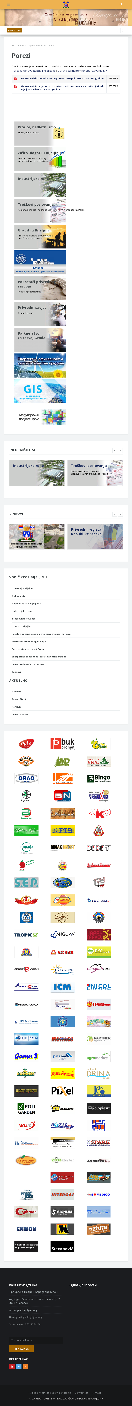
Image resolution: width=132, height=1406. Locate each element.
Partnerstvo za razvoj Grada (28, 649)
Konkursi (17, 706)
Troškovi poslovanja (23, 618)
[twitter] (18, 1366)
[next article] (117, 30)
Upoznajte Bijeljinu (23, 588)
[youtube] (12, 1366)
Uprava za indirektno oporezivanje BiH (83, 71)
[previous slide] (114, 450)
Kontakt (96, 1392)
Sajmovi (16, 671)
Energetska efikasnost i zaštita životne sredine (39, 656)
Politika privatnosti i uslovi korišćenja (49, 1392)
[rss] (25, 1366)
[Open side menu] (8, 4)
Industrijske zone (22, 611)
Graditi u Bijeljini (21, 626)
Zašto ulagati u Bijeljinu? (26, 603)
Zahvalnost (81, 1392)
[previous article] (122, 30)
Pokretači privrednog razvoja (29, 641)
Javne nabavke (20, 714)
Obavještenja (14, 30)
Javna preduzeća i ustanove (28, 664)
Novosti (16, 691)
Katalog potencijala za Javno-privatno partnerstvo (41, 633)
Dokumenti (18, 595)
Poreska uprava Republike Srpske (34, 71)
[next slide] (120, 450)
